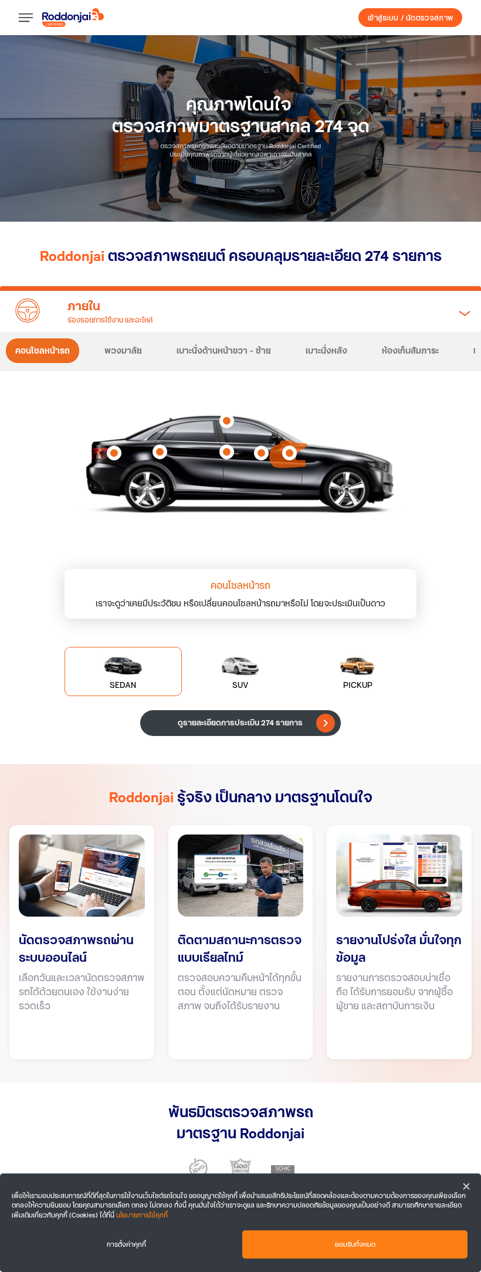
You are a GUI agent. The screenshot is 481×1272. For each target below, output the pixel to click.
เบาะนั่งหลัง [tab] (326, 350)
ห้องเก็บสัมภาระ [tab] (410, 350)
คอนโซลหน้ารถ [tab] (42, 350)
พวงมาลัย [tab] (123, 350)
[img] (240, 128)
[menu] (30, 17)
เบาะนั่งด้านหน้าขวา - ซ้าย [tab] (224, 350)
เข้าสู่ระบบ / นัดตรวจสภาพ (410, 17)
